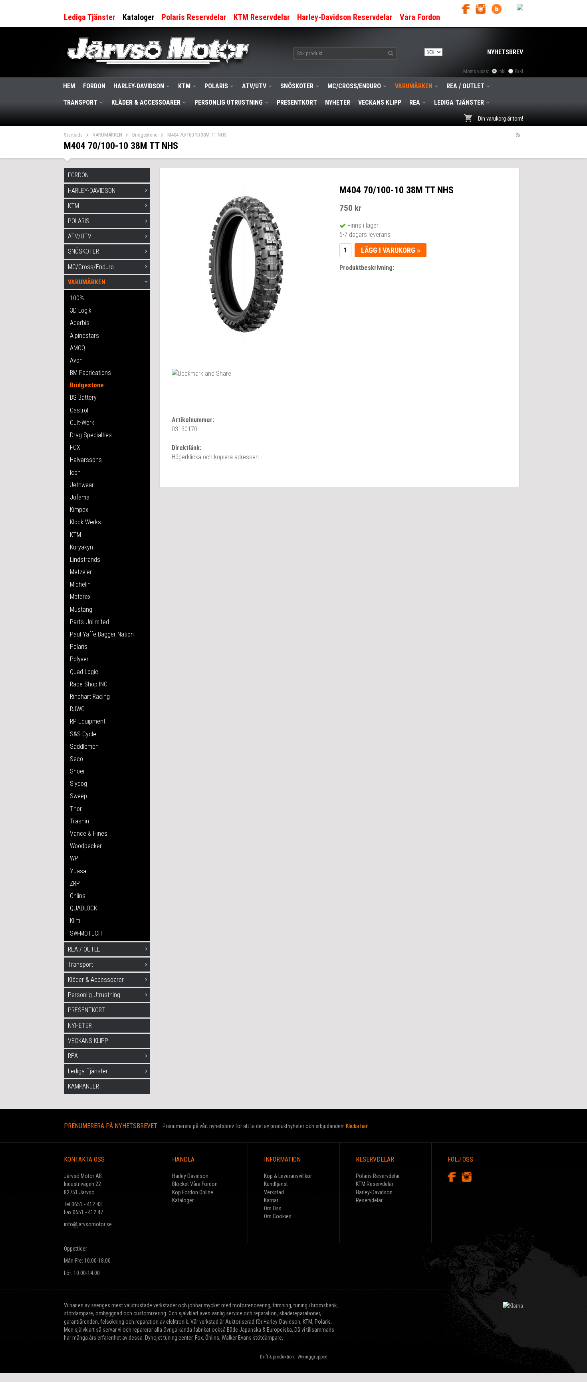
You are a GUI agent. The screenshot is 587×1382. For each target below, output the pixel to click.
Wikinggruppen (312, 1357)
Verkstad (274, 1192)
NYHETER (337, 102)
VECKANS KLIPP (379, 102)
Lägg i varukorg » (390, 250)
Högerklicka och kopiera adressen (215, 457)
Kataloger (183, 1200)
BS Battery (83, 397)
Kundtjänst (276, 1184)
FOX (75, 447)
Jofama (79, 497)
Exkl (519, 71)
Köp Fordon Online (192, 1192)
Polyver (79, 659)
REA (414, 102)
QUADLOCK (83, 908)
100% (77, 298)
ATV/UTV (254, 86)
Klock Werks (85, 522)
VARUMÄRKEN (413, 86)
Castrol (79, 410)
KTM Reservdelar (374, 1184)
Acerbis (79, 323)
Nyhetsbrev (505, 52)
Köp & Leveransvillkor (288, 1176)
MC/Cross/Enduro (354, 86)
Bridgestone (144, 135)
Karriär (271, 1200)
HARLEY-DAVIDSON (138, 86)
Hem (69, 86)
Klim (75, 920)
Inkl (502, 71)
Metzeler (81, 572)
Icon (75, 472)
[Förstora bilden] (247, 264)
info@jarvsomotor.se (88, 1224)
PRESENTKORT (297, 102)
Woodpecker (86, 846)
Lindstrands (85, 559)
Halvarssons (86, 460)
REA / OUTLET (465, 86)
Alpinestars (84, 335)
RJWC (77, 709)
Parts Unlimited (89, 622)
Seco (76, 759)
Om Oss (273, 1208)
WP (74, 858)
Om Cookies (278, 1216)
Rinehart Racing (90, 696)
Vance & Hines (88, 833)
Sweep (78, 796)
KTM (184, 86)
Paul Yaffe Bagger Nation (102, 634)
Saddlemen (84, 746)
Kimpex (79, 510)
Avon (76, 360)
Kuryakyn (81, 547)
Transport (80, 102)
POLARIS (216, 86)
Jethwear (82, 485)
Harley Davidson (190, 1176)
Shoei (77, 771)
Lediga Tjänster (459, 102)
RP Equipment (87, 721)
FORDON (94, 86)
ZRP (75, 883)
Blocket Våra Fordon (195, 1184)
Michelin (80, 584)
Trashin (79, 821)
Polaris (78, 646)
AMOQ (77, 348)
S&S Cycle (83, 734)
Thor (76, 809)
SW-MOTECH (86, 933)
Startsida (73, 135)
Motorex (80, 597)
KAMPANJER (83, 1086)
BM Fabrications (90, 373)
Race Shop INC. (89, 684)
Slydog (78, 783)
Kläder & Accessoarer (145, 102)
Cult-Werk (82, 422)
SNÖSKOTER (296, 86)
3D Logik (80, 310)
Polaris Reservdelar (378, 1176)
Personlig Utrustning (228, 102)
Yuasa (78, 871)
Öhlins (77, 896)
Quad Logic (84, 672)
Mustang (81, 609)
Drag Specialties (91, 435)
